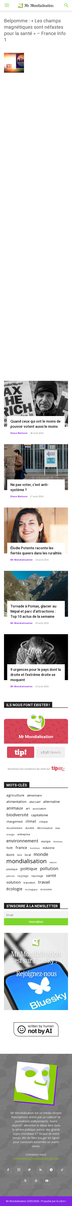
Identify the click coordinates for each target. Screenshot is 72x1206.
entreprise (23, 834)
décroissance (45, 828)
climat (31, 821)
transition (29, 882)
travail (44, 882)
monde (41, 854)
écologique (31, 889)
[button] (6, 5)
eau (57, 828)
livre (19, 854)
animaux (14, 808)
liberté (10, 855)
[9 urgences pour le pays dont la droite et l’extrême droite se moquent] (36, 657)
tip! (21, 752)
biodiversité (17, 815)
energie (10, 834)
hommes (35, 848)
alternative (51, 801)
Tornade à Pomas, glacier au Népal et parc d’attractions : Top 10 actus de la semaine (33, 611)
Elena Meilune (18, 432)
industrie (49, 848)
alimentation (16, 801)
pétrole (10, 875)
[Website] (36, 1181)
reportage (37, 876)
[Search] (66, 5)
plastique (12, 869)
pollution (49, 868)
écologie (14, 889)
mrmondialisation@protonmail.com (36, 1158)
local (28, 855)
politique (28, 869)
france (21, 848)
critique (43, 821)
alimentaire (34, 795)
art (28, 808)
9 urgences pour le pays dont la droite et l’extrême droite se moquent (35, 674)
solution (13, 882)
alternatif (34, 802)
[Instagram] (19, 1170)
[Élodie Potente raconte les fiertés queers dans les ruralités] (36, 530)
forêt (9, 848)
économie (46, 889)
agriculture (15, 795)
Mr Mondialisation (21, 559)
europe (46, 841)
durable (29, 828)
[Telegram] (51, 1170)
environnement (22, 841)
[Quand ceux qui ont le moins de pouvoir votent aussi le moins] (36, 404)
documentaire (14, 828)
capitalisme (39, 815)
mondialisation (26, 861)
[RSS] (40, 1170)
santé (51, 875)
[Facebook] (8, 1170)
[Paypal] (30, 1170)
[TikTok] (62, 1170)
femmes (58, 841)
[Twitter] (25, 1181)
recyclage (22, 875)
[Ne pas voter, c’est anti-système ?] (36, 467)
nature (53, 862)
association (39, 808)
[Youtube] (47, 1181)
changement (14, 821)
